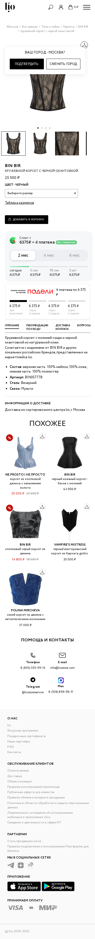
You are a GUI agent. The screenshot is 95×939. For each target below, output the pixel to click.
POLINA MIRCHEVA (25, 610)
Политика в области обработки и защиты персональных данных (48, 805)
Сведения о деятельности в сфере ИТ (34, 822)
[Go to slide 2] (42, 128)
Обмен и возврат (19, 781)
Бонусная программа (22, 730)
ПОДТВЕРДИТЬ (26, 64)
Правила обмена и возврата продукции (36, 797)
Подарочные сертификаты (26, 736)
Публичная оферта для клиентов (31, 792)
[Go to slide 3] (46, 128)
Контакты (14, 752)
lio (9, 725)
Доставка (14, 776)
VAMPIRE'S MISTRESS (70, 544)
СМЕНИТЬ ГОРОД (63, 64)
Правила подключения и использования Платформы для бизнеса (48, 848)
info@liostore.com (62, 665)
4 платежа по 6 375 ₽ (71, 292)
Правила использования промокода (33, 787)
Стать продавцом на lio (24, 841)
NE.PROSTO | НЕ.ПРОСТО (25, 474)
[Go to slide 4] (50, 128)
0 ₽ (76, 7)
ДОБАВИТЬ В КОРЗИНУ (28, 219)
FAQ (10, 747)
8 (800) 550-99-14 (32, 665)
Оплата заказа (18, 770)
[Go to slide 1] (38, 128)
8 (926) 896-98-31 (60, 689)
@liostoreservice (33, 689)
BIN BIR (13, 166)
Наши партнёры (18, 741)
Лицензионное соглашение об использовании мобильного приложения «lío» (40, 815)
